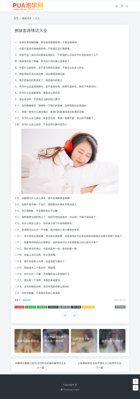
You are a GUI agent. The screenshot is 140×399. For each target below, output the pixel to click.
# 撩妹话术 (53, 307)
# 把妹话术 (30, 307)
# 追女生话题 (88, 307)
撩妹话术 (27, 18)
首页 (16, 18)
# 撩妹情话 (41, 307)
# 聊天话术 (64, 307)
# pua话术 (19, 307)
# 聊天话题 (75, 307)
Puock (76, 389)
